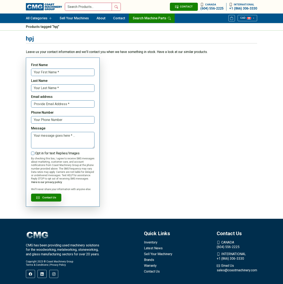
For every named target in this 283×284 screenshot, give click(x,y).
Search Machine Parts (150, 18)
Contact (119, 18)
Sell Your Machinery (158, 254)
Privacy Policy (58, 264)
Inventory (150, 242)
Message (38, 128)
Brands (149, 260)
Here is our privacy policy (46, 182)
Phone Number (42, 112)
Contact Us (49, 197)
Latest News (153, 248)
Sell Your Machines (74, 18)
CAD (243, 17)
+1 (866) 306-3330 (243, 6)
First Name (39, 65)
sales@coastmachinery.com (237, 268)
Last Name (39, 81)
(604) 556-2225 (212, 6)
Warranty (150, 266)
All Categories (36, 18)
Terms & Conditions (37, 264)
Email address (42, 97)
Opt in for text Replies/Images (57, 153)
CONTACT (186, 6)
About (101, 18)
